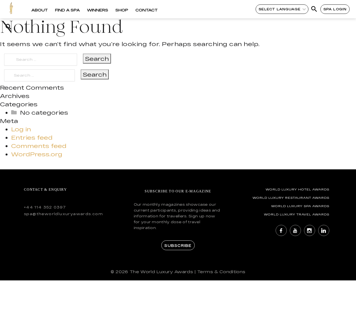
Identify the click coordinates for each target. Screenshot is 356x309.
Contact (146, 10)
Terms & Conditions (221, 271)
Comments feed (38, 145)
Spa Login (335, 9)
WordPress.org (36, 154)
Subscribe (177, 245)
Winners (97, 10)
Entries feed (32, 137)
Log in (21, 129)
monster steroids (29, 87)
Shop (121, 10)
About (39, 10)
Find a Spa (67, 10)
